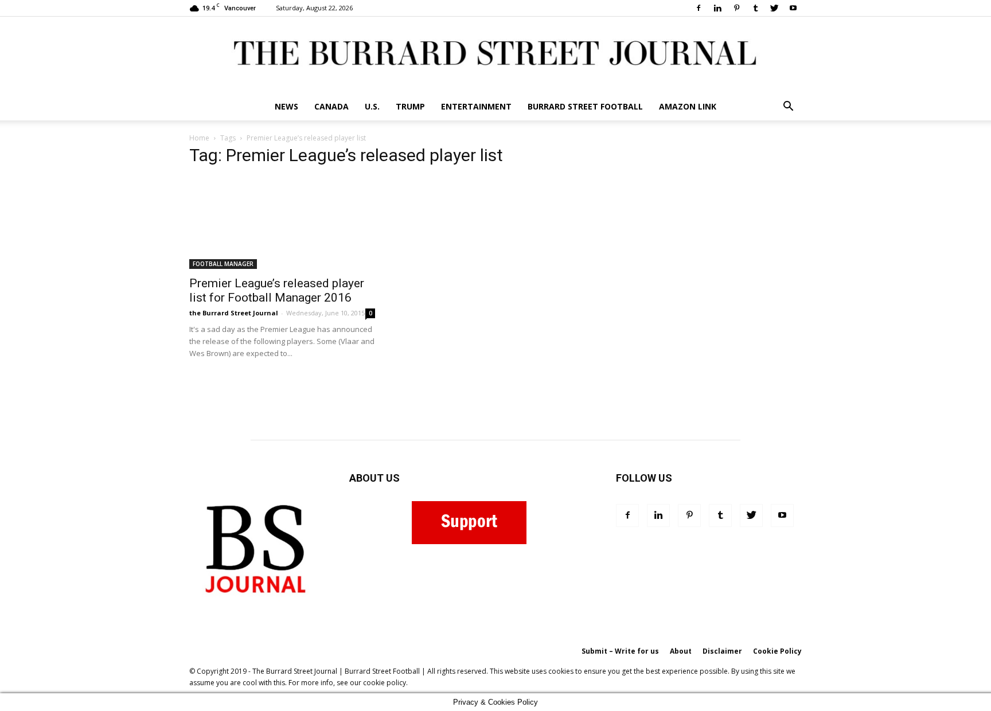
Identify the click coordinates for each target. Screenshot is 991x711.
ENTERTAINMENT (476, 106)
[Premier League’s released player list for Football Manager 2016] (282, 223)
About (681, 651)
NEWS (286, 106)
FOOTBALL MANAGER (223, 264)
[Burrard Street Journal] (495, 55)
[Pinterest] (736, 8)
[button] (788, 107)
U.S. (372, 106)
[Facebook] (698, 8)
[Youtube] (793, 8)
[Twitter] (774, 8)
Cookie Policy (777, 651)
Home (199, 138)
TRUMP (410, 106)
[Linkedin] (717, 8)
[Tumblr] (755, 8)
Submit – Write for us (620, 651)
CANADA (331, 106)
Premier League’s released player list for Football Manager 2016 (276, 290)
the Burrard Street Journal (233, 312)
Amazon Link (687, 106)
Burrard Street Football (585, 106)
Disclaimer (722, 651)
